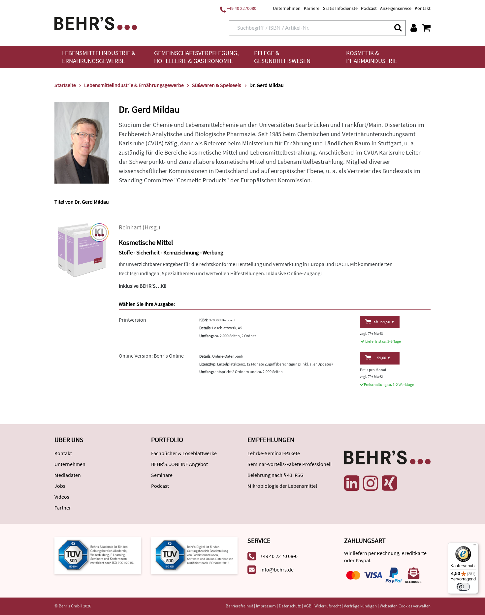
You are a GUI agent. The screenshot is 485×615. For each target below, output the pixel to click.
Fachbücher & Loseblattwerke (184, 453)
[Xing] (389, 483)
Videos (61, 496)
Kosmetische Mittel (146, 242)
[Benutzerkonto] (413, 27)
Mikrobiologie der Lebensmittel (282, 486)
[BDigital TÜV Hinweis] (97, 555)
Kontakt (423, 8)
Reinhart (130, 227)
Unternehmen (287, 8)
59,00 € (383, 358)
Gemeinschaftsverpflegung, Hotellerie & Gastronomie (196, 57)
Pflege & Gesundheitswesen (282, 57)
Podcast (369, 8)
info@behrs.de (277, 569)
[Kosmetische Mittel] (81, 249)
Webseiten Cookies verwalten (405, 606)
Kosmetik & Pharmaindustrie (371, 57)
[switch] (463, 587)
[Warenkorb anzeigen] (426, 27)
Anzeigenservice (395, 8)
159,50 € (383, 322)
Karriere (311, 8)
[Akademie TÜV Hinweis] (194, 555)
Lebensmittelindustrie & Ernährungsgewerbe (99, 57)
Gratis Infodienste (340, 8)
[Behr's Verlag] (95, 22)
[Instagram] (370, 483)
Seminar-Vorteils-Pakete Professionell (289, 464)
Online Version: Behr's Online (151, 355)
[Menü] (474, 546)
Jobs (59, 486)
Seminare (162, 475)
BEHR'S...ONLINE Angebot (179, 464)
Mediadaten (67, 475)
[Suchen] (398, 27)
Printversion (132, 319)
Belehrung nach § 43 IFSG (275, 475)
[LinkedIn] (351, 483)
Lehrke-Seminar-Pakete (273, 453)
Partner (62, 507)
